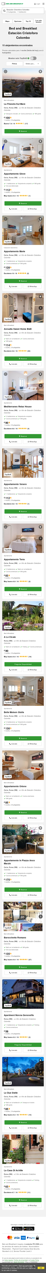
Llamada (14, 209)
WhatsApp (33, 209)
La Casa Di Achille (13, 1170)
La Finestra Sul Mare (14, 103)
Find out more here (26, 1266)
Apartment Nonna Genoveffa (19, 1015)
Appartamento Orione (15, 786)
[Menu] (43, 4)
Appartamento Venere (15, 484)
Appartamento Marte (14, 251)
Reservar (24, 131)
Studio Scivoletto (19, 1262)
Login (38, 4)
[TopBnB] (33, 58)
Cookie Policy (34, 1260)
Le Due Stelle (11, 1092)
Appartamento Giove (15, 173)
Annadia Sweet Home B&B (18, 328)
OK (41, 1268)
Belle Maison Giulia (14, 712)
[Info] (28, 58)
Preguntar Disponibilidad (23, 664)
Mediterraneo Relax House (18, 406)
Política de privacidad (20, 1260)
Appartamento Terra (14, 559)
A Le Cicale (10, 636)
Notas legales (8, 1260)
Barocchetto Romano (15, 937)
